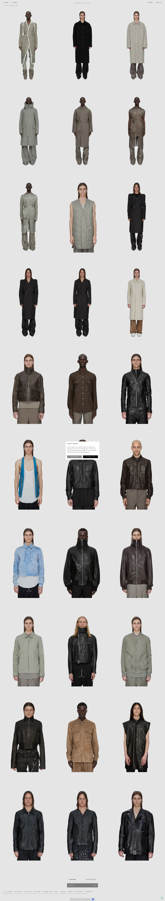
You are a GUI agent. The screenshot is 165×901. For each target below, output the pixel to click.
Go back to (90, 456)
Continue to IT (74, 456)
